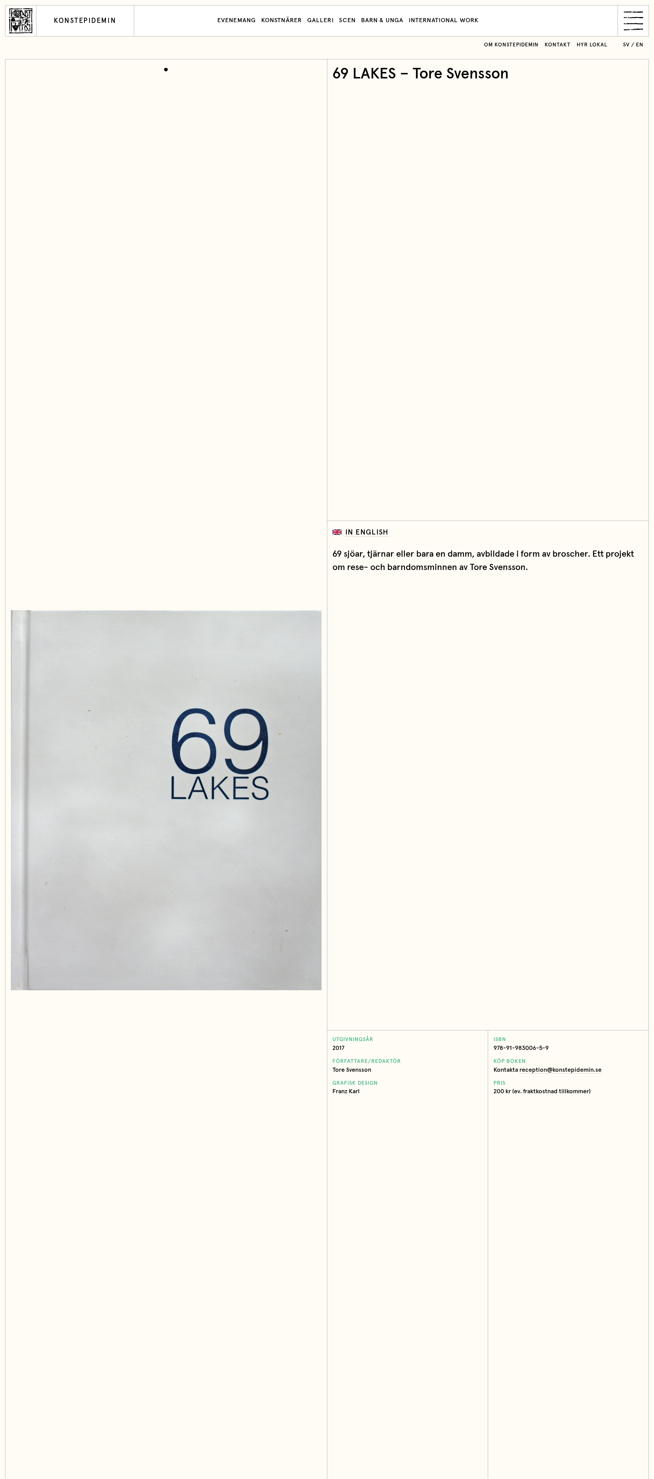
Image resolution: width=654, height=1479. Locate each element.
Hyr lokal (592, 44)
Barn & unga (382, 20)
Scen (347, 20)
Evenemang (236, 20)
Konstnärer (281, 20)
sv (626, 44)
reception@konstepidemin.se (560, 1070)
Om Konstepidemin (511, 44)
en (639, 44)
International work (444, 20)
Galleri (320, 20)
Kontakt (558, 44)
